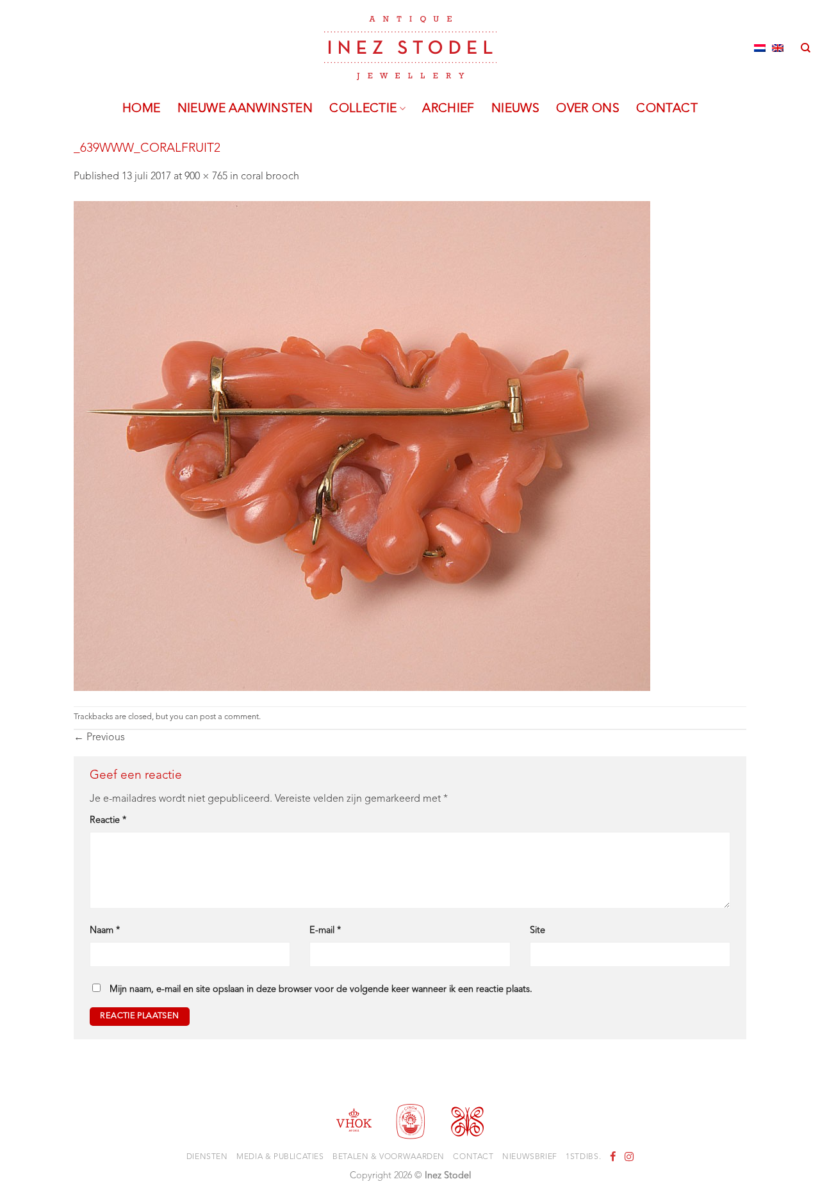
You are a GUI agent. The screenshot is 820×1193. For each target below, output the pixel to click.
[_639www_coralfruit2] (362, 446)
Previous (99, 738)
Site (537, 931)
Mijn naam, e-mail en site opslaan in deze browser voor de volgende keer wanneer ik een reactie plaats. (321, 989)
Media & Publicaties (280, 1157)
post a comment (229, 717)
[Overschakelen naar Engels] (778, 48)
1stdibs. (583, 1157)
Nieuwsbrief (529, 1157)
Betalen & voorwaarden (388, 1157)
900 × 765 (205, 177)
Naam (105, 931)
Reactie (108, 820)
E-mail (325, 931)
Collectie (363, 108)
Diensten (207, 1157)
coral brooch (270, 177)
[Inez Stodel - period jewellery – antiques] (410, 48)
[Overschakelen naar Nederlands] (760, 48)
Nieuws (515, 108)
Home (141, 108)
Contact (667, 108)
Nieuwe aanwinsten (245, 108)
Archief (448, 108)
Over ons (587, 108)
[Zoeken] (805, 48)
